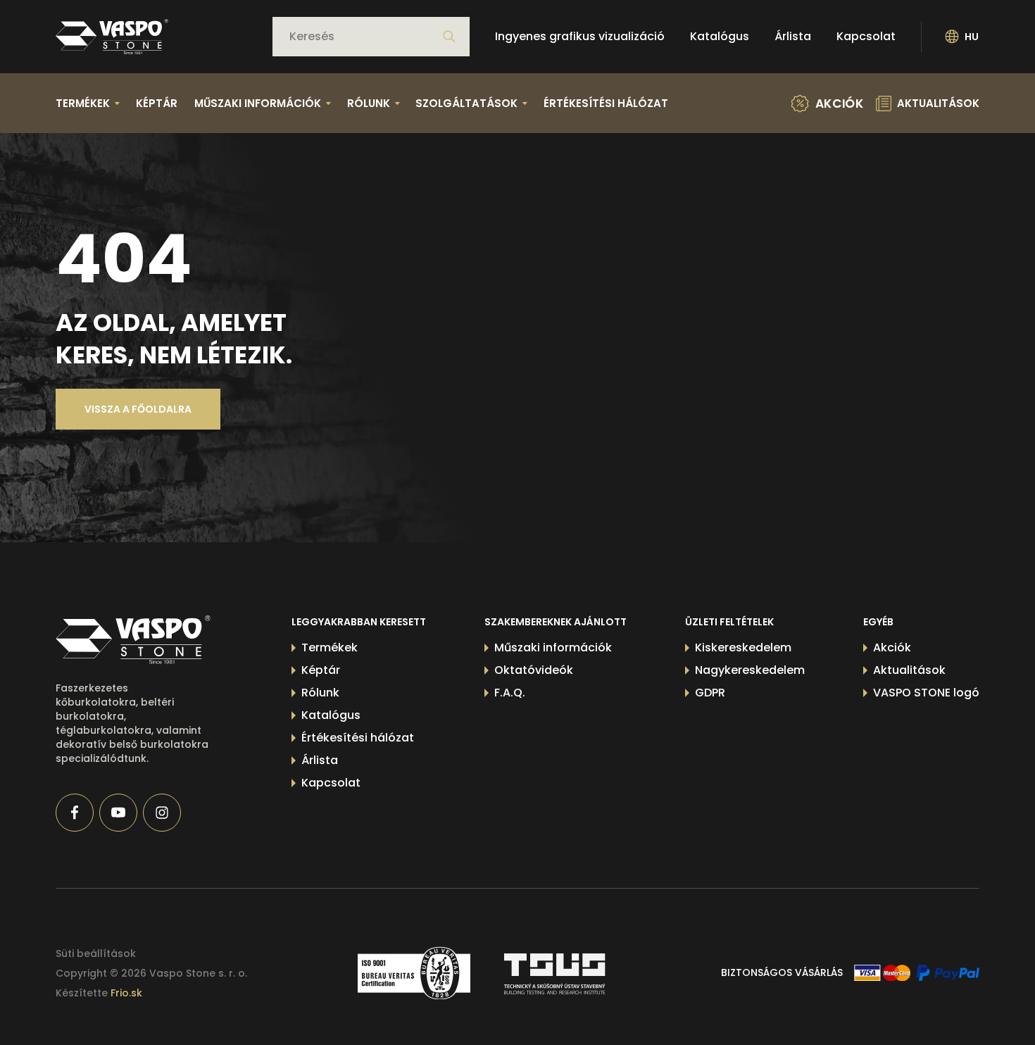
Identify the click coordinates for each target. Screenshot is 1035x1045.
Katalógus (719, 36)
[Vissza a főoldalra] (112, 36)
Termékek (329, 647)
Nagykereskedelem (750, 670)
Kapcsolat (866, 36)
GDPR (710, 692)
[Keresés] (449, 36)
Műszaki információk (553, 647)
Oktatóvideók (533, 670)
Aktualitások (909, 670)
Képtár (156, 103)
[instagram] (162, 813)
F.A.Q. (509, 692)
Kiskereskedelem (743, 647)
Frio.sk (126, 993)
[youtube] (118, 813)
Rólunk (320, 692)
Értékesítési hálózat (606, 103)
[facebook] (75, 813)
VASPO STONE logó (926, 692)
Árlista (792, 36)
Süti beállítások (96, 953)
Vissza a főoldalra (138, 409)
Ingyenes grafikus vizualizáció (580, 36)
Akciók (892, 647)
